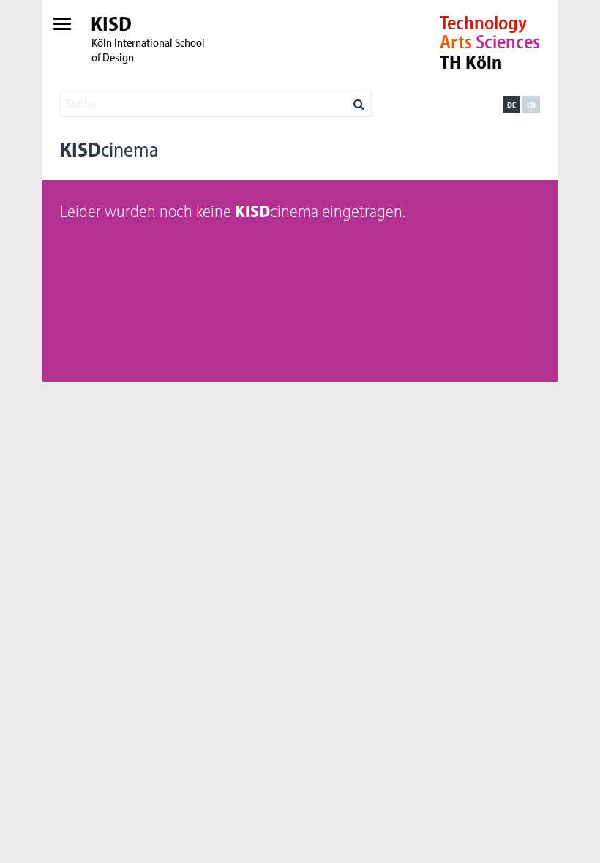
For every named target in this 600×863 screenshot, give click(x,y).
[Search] (358, 100)
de (511, 104)
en (531, 104)
